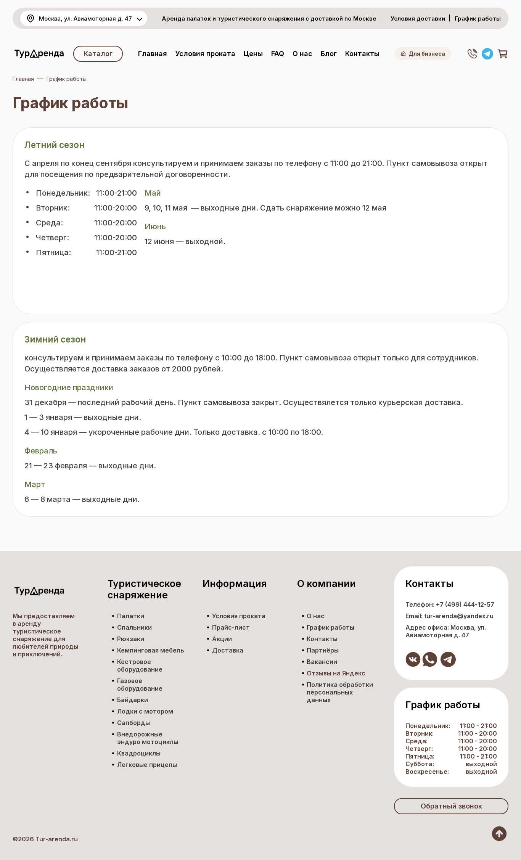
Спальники (134, 627)
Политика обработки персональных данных (340, 692)
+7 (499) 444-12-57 (465, 604)
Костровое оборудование (139, 665)
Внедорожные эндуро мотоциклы (147, 738)
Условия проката (205, 54)
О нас (302, 54)
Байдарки (132, 700)
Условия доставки (418, 18)
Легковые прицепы (147, 764)
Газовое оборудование (139, 684)
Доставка (227, 650)
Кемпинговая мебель (150, 650)
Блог (329, 54)
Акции (222, 639)
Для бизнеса (426, 53)
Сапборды (133, 723)
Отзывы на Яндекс (336, 673)
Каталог (98, 54)
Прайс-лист (231, 627)
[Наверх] (499, 834)
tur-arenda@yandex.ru (459, 616)
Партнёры (323, 650)
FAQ (277, 54)
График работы (478, 18)
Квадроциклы (139, 753)
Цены (253, 54)
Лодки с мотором (145, 711)
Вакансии (322, 661)
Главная (152, 54)
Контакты (362, 54)
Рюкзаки (130, 639)
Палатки (130, 616)
